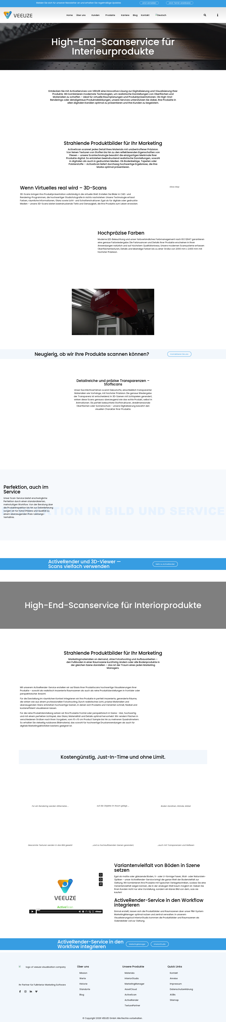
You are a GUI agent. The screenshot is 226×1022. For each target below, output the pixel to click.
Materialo (130, 972)
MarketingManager (134, 983)
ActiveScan (130, 994)
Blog (135, 15)
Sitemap (174, 1000)
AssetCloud (131, 989)
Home (70, 15)
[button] (217, 15)
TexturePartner (132, 1005)
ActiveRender (132, 1000)
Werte (82, 978)
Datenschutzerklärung (181, 989)
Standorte (84, 989)
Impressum (176, 983)
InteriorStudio (132, 978)
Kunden (95, 15)
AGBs (173, 994)
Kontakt (145, 15)
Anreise (174, 978)
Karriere (125, 15)
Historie (83, 983)
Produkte (110, 15)
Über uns (81, 15)
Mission (83, 972)
